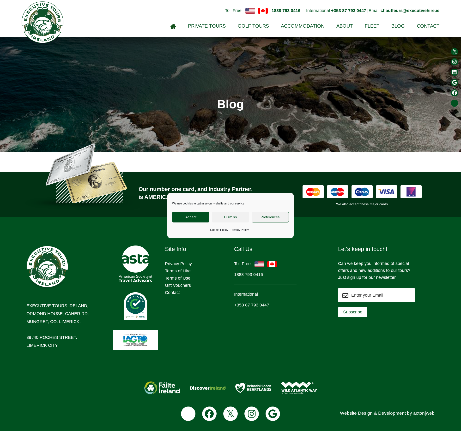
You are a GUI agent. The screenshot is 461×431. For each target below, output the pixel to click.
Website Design (356, 413)
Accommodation (302, 26)
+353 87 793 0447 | (350, 10)
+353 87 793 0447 (251, 305)
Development (392, 413)
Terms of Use (177, 278)
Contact (428, 26)
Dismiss (230, 217)
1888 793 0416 (286, 10)
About (344, 26)
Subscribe (352, 312)
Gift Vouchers (178, 285)
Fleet (372, 26)
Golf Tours (253, 26)
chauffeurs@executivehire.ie (410, 10)
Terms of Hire (178, 271)
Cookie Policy (219, 230)
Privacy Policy (239, 230)
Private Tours (207, 26)
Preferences (270, 217)
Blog (398, 26)
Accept (190, 217)
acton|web (424, 413)
